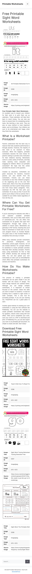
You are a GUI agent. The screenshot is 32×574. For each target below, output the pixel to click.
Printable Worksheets (12, 4)
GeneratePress (16, 571)
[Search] (27, 561)
